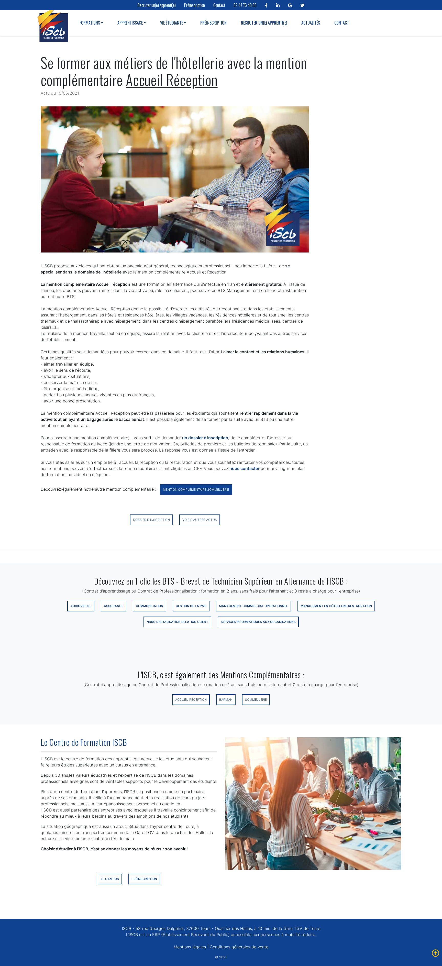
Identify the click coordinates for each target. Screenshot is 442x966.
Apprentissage (130, 23)
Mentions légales (190, 946)
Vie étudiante (171, 23)
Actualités (310, 23)
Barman (226, 699)
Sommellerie (256, 699)
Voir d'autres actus (199, 520)
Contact (219, 5)
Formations (90, 23)
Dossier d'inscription (151, 520)
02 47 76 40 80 (245, 5)
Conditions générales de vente (239, 946)
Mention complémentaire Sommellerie (196, 489)
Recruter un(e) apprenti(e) (157, 5)
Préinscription (194, 5)
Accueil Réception (191, 699)
